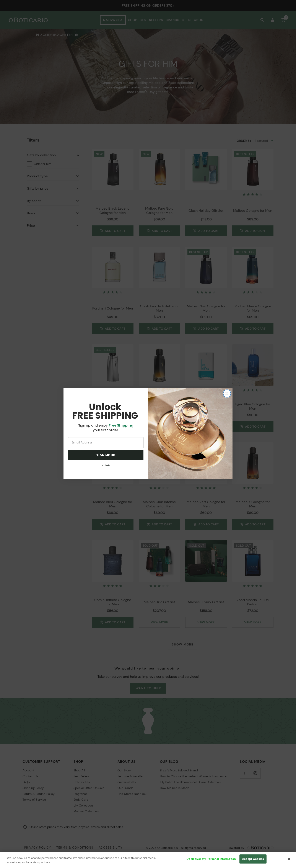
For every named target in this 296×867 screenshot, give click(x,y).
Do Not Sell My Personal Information (211, 859)
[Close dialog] (227, 393)
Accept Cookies (253, 859)
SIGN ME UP (105, 455)
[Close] (289, 859)
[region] (148, 859)
